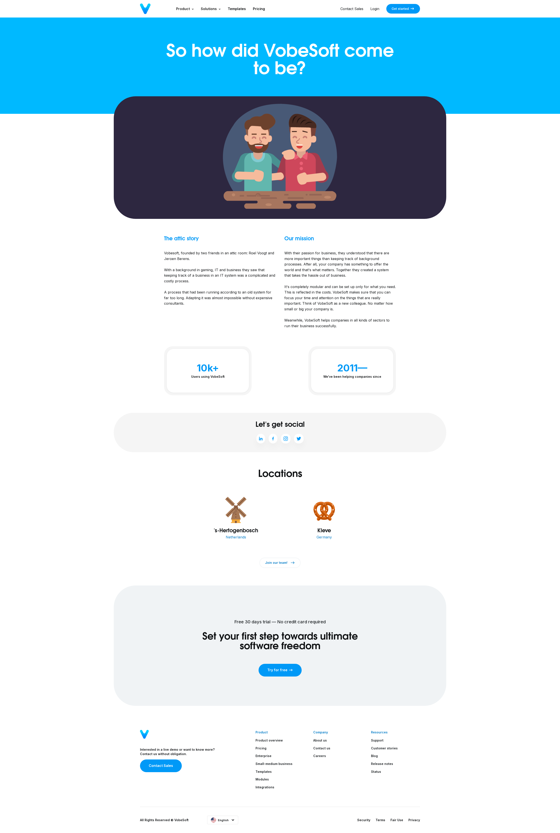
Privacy (414, 820)
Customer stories (384, 748)
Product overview (269, 740)
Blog (374, 756)
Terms (380, 820)
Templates (237, 9)
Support (377, 740)
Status (376, 771)
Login (374, 9)
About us (320, 740)
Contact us (321, 748)
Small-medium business (274, 764)
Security (363, 820)
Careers (319, 756)
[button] (185, 9)
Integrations (265, 787)
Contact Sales (351, 9)
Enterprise (263, 756)
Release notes (382, 764)
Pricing (259, 9)
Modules (262, 779)
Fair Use (396, 820)
